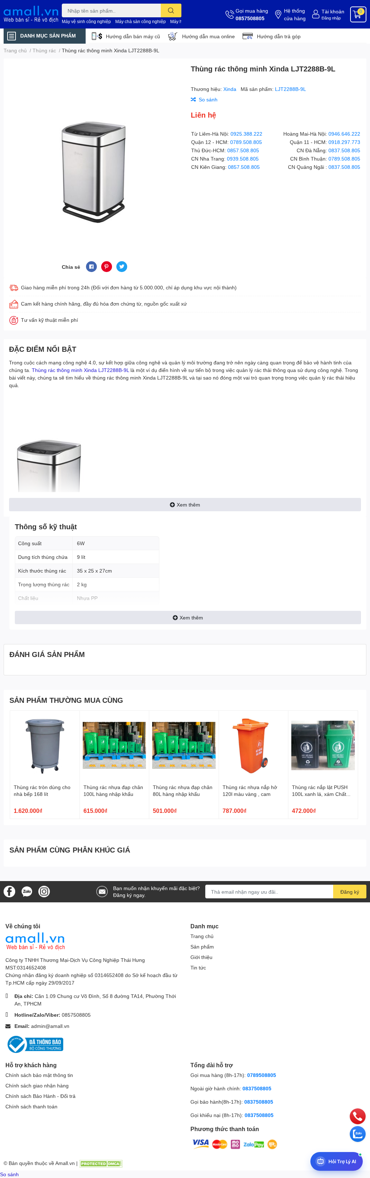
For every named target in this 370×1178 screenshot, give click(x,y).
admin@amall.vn (50, 1026)
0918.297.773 (344, 142)
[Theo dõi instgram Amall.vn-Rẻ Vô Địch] (44, 891)
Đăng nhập (331, 18)
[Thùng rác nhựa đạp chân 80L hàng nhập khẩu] (184, 745)
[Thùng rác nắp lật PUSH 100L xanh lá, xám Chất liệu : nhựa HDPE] (323, 745)
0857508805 (250, 18)
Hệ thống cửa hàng (295, 14)
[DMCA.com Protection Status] (100, 1163)
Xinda (230, 89)
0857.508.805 (243, 150)
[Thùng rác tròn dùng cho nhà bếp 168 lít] (45, 745)
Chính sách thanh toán (31, 1106)
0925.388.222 (246, 134)
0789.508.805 (246, 142)
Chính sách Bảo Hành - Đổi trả (40, 1096)
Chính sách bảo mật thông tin (39, 1075)
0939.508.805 (243, 159)
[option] (94, 151)
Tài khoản (333, 11)
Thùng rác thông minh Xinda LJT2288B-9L (80, 370)
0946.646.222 (344, 134)
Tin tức (198, 967)
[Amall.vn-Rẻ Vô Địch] (31, 14)
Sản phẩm (202, 946)
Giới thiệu (201, 957)
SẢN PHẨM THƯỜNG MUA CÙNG (66, 700)
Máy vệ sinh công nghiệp (86, 21)
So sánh (9, 1174)
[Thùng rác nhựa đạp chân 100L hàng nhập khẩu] (114, 745)
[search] (171, 10)
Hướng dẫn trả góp (279, 36)
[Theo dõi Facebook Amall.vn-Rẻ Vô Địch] (9, 891)
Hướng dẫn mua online (208, 36)
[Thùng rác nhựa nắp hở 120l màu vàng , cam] (253, 745)
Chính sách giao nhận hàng (37, 1085)
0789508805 (261, 1075)
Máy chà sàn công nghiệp (140, 21)
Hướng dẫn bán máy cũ (133, 36)
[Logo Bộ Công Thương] (34, 1044)
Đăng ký (349, 892)
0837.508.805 (344, 150)
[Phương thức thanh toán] (234, 1143)
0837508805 (256, 1088)
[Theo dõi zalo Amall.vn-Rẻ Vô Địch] (27, 891)
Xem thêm (188, 505)
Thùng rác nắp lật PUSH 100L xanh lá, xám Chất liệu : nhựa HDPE (320, 794)
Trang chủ (202, 936)
